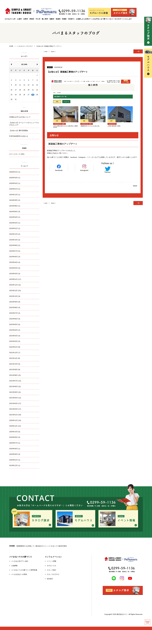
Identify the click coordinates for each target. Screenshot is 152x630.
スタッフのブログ (53, 574)
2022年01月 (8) (14, 347)
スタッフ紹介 (51, 570)
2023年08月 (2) (14, 245)
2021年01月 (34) (15, 415)
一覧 (138, 51)
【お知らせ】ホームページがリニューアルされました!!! (24, 124)
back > (53, 51)
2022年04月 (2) (14, 330)
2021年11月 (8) (14, 358)
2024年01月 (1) (14, 228)
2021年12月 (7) (14, 352)
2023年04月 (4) (14, 262)
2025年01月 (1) (14, 189)
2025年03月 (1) (14, 178)
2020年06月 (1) (14, 448)
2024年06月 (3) (14, 211)
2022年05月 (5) (14, 324)
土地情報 (14, 566)
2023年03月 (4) (14, 268)
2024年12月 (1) (14, 194)
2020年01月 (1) (14, 460)
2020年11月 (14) (15, 426)
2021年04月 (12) (15, 398)
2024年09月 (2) (14, 200)
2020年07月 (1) (14, 443)
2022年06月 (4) (14, 319)
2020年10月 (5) (14, 432)
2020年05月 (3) (14, 454)
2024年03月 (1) (14, 223)
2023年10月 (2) (14, 240)
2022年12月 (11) (15, 285)
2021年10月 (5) (14, 364)
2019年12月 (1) (14, 465)
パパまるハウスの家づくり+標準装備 (24, 570)
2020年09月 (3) (14, 437)
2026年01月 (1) (14, 172)
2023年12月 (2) (14, 234)
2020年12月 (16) (15, 420)
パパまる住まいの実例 (19, 574)
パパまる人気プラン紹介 (19, 561)
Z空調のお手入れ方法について (19, 117)
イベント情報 (51, 561)
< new (45, 51)
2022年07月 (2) (14, 313)
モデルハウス (51, 566)
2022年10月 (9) (14, 296)
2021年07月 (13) (15, 381)
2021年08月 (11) (15, 375)
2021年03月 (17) (15, 403)
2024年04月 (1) (14, 217)
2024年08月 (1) (14, 206)
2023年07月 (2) (14, 251)
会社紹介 (50, 579)
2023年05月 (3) (14, 256)
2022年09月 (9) (14, 302)
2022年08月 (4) (14, 307)
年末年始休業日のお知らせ (18, 136)
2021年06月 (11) (15, 386)
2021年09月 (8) (14, 369)
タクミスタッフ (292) (16, 154)
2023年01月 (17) (15, 279)
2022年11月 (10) (15, 290)
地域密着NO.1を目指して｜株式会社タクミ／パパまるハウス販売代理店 (38, 546)
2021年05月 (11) (15, 392)
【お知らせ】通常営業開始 (18, 130)
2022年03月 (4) (14, 336)
